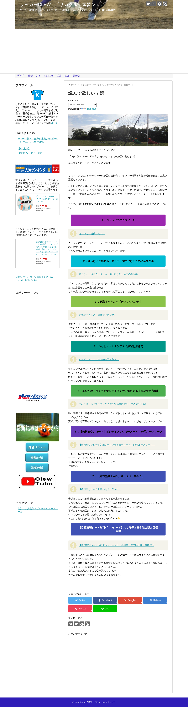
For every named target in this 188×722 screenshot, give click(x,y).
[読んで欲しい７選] (155, 600)
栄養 (38, 75)
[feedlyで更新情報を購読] (159, 3)
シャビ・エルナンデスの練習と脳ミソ (99, 359)
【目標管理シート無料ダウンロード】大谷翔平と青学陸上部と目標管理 (116, 545)
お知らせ (48, 75)
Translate (91, 109)
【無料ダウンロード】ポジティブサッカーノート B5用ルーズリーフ (117, 444)
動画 (67, 75)
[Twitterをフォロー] (148, 3)
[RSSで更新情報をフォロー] (165, 3)
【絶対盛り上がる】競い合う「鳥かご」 (100, 489)
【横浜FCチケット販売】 (31, 153)
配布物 (76, 75)
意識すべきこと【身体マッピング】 (97, 315)
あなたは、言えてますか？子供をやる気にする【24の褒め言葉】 (113, 404)
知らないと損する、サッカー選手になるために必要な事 (108, 274)
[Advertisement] (94, 51)
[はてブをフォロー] (153, 3)
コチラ (54, 123)
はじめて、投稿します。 (92, 233)
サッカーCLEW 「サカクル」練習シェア (62, 4)
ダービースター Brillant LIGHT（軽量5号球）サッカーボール (47, 198)
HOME (20, 75)
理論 (59, 75)
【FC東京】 (24, 148)
